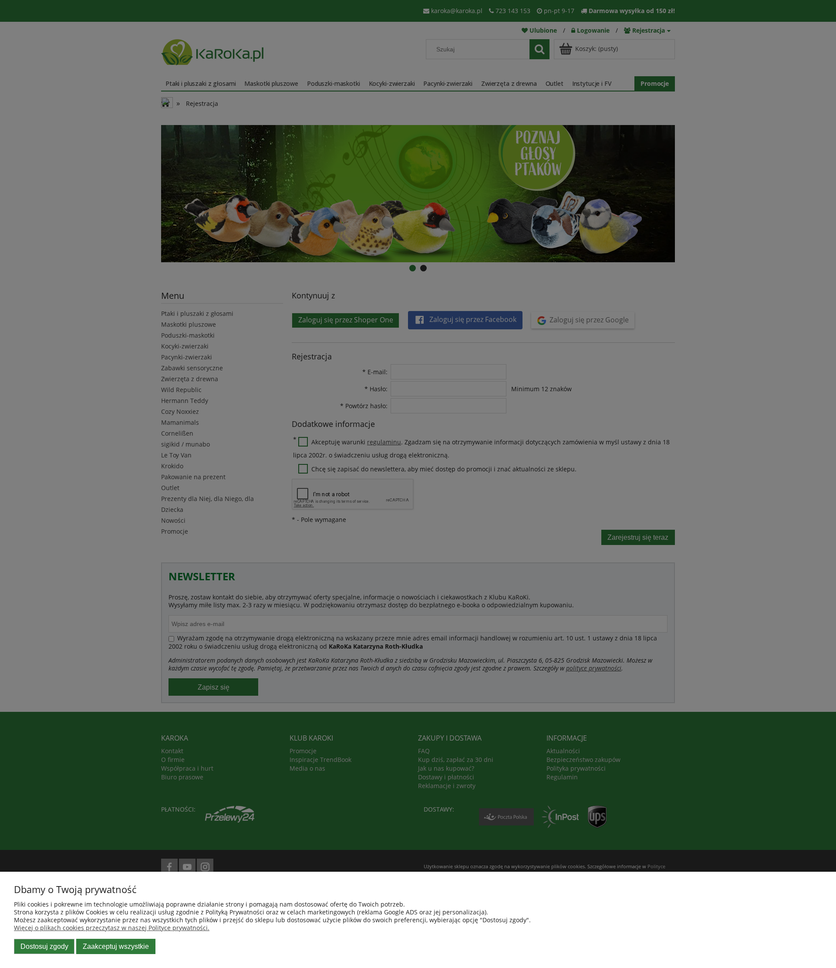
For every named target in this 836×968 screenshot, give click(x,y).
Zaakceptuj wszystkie (116, 946)
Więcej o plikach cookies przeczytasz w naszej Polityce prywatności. (111, 928)
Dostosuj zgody (44, 946)
